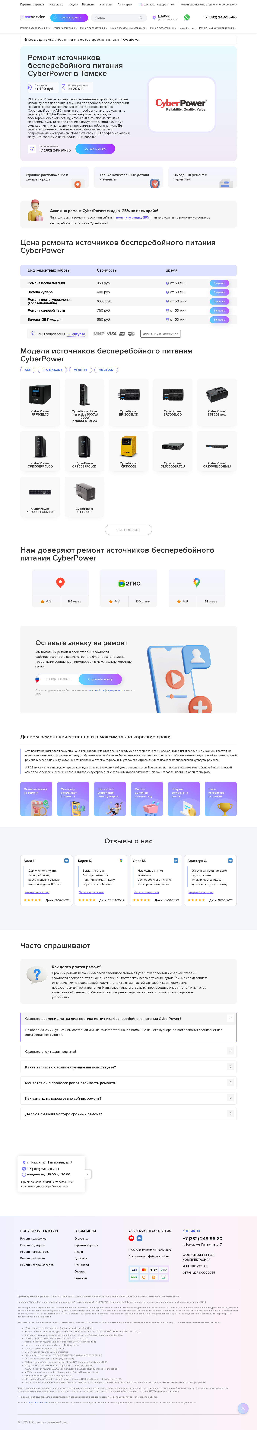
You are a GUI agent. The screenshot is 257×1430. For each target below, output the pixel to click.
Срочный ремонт (70, 17)
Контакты (106, 4)
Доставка (81, 1258)
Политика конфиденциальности (150, 1250)
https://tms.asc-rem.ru (39, 1402)
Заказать (219, 283)
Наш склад (56, 4)
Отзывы (80, 1271)
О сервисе (82, 1238)
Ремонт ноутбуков (32, 1245)
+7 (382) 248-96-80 (220, 17)
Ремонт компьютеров (34, 1252)
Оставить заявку (95, 148)
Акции (73, 4)
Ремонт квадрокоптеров (37, 1265)
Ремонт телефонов (33, 1238)
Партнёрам (125, 4)
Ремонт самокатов (32, 1258)
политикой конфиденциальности (106, 690)
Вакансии (88, 4)
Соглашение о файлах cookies (148, 1256)
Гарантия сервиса (32, 4)
